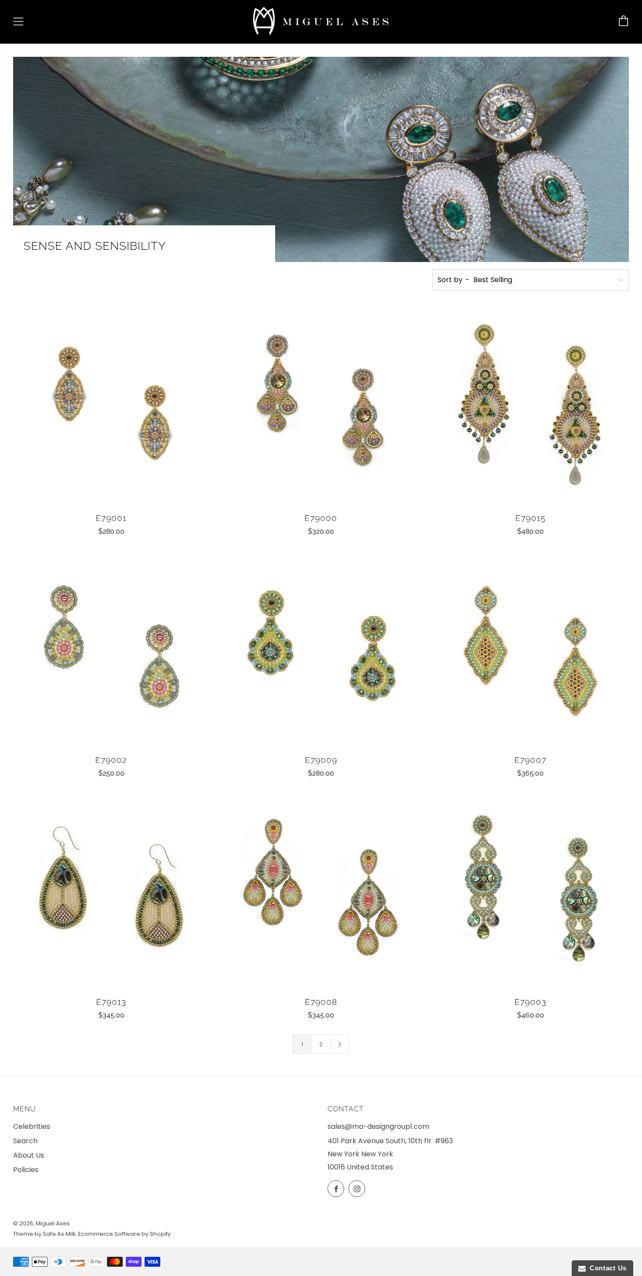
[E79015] (530, 407)
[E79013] (111, 891)
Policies (25, 1170)
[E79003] (530, 891)
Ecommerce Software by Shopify (124, 1234)
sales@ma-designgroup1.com (378, 1126)
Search (25, 1141)
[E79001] (111, 407)
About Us (28, 1155)
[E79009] (321, 649)
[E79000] (321, 407)
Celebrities (31, 1126)
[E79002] (111, 649)
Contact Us (606, 1268)
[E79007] (530, 649)
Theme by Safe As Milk (44, 1234)
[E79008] (321, 891)
